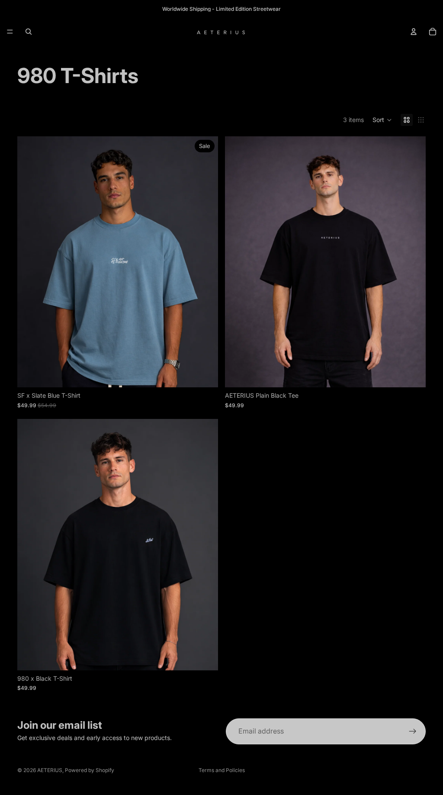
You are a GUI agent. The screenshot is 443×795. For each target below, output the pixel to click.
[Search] (28, 31)
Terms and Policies (222, 770)
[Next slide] (205, 261)
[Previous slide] (30, 261)
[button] (382, 119)
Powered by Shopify (89, 770)
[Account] (413, 31)
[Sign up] (413, 731)
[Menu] (10, 32)
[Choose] (204, 374)
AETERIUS (49, 770)
